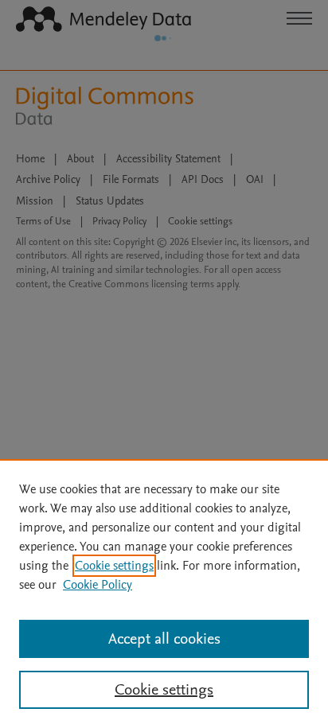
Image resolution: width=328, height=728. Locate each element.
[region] (164, 593)
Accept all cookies (164, 639)
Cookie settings (114, 565)
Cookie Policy (97, 585)
